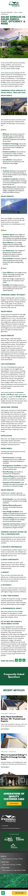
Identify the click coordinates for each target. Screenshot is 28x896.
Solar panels (5, 314)
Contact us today (6, 653)
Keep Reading (4, 729)
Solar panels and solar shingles (10, 72)
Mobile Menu (3, 893)
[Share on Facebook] (16, 660)
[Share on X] (23, 660)
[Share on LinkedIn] (20, 660)
